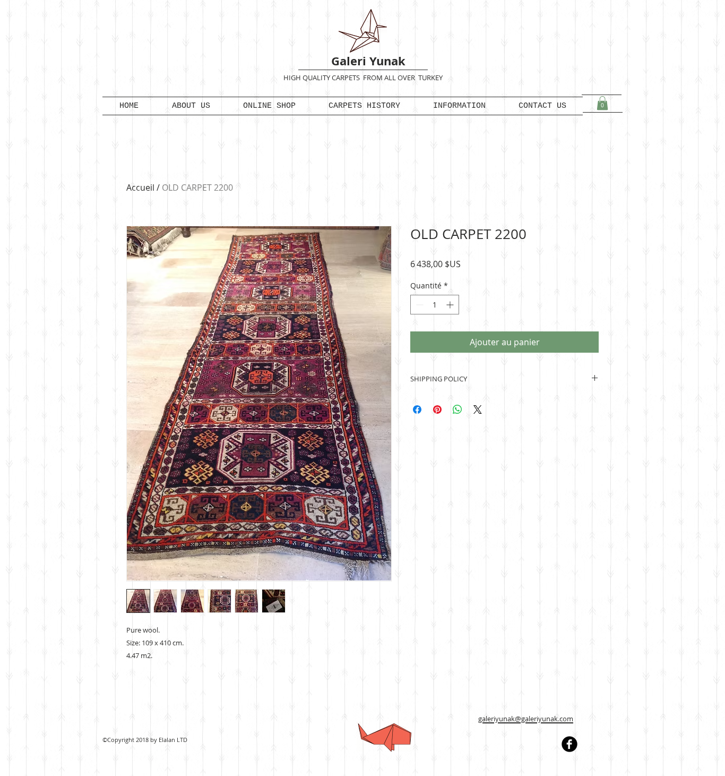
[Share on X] (477, 409)
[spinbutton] (434, 304)
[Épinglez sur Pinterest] (437, 409)
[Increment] (451, 304)
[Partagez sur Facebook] (417, 409)
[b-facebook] (569, 744)
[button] (602, 103)
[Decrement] (418, 304)
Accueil (140, 187)
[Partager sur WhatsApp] (457, 409)
